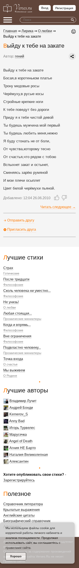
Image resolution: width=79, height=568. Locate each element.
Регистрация (64, 8)
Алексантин (19, 461)
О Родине (10, 375)
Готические (11, 273)
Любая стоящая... (17, 313)
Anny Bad (17, 421)
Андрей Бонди (21, 407)
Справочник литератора (23, 504)
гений (19, 56)
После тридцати (16, 279)
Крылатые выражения (21, 510)
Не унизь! (11, 302)
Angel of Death (20, 441)
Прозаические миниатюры (22, 319)
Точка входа (13, 359)
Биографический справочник (26, 521)
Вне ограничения (17, 336)
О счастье (10, 364)
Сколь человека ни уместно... (27, 291)
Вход (44, 8)
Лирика (27, 31)
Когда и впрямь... (17, 325)
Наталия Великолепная (28, 454)
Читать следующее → (58, 207)
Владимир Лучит (22, 401)
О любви (9, 307)
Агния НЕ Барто (22, 448)
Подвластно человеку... (22, 347)
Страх (8, 268)
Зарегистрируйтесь (19, 480)
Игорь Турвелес (22, 428)
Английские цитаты (19, 515)
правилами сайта (18, 547)
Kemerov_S (18, 414)
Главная (10, 31)
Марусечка (18, 434)
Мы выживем (14, 370)
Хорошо (16, 556)
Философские (13, 284)
